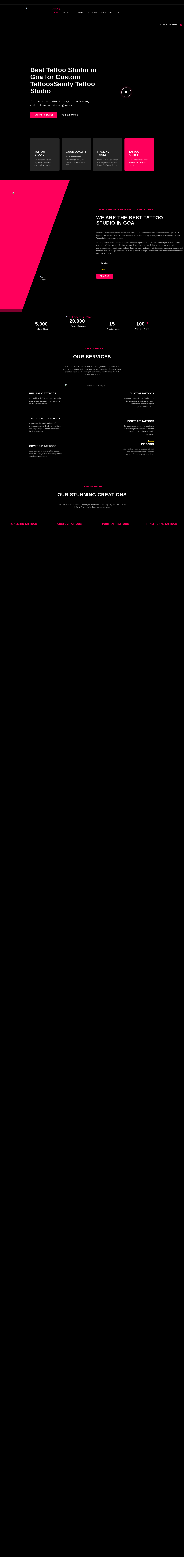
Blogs (103, 12)
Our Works (92, 12)
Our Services (78, 12)
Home (56, 12)
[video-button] (126, 92)
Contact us (114, 12)
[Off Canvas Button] (181, 25)
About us (66, 12)
